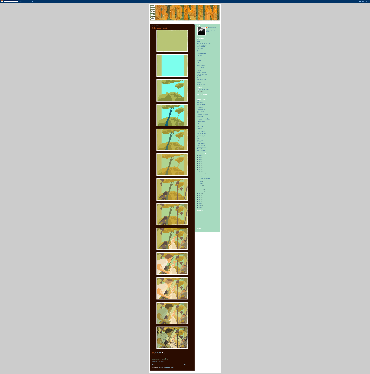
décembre (202, 173)
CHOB (198, 50)
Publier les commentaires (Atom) (166, 367)
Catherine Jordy (201, 109)
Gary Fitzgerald (201, 121)
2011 (200, 199)
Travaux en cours (201, 81)
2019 (200, 163)
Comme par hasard (201, 53)
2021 (200, 159)
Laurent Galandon (201, 130)
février (201, 189)
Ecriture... (199, 60)
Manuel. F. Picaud (201, 133)
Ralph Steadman (201, 141)
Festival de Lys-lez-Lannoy (203, 119)
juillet (201, 176)
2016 (200, 169)
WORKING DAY (201, 84)
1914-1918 (199, 39)
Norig (198, 138)
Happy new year (201, 65)
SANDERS (199, 75)
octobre (202, 175)
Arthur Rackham (201, 104)
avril (201, 185)
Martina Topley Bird (201, 135)
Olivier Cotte (200, 140)
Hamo (198, 123)
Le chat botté (200, 95)
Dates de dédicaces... (202, 57)
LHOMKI (199, 70)
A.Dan (198, 100)
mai (201, 183)
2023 (200, 155)
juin (201, 181)
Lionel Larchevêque (201, 131)
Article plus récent (156, 364)
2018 (200, 165)
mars (201, 187)
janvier (202, 191)
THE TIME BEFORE (202, 79)
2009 (200, 203)
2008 (200, 205)
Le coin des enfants (201, 69)
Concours (199, 55)
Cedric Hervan (200, 111)
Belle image (200, 48)
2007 (200, 207)
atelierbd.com (200, 106)
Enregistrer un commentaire (158, 361)
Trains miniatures (201, 148)
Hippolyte (199, 124)
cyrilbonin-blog (212, 27)
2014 (200, 193)
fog (198, 62)
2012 (200, 197)
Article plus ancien (188, 364)
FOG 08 (199, 64)
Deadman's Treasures (202, 114)
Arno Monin (200, 102)
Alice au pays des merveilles (204, 43)
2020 (200, 161)
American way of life (160, 353)
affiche (198, 41)
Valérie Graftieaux (201, 150)
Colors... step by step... (205, 178)
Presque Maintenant (202, 74)
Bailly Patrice (200, 107)
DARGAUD (200, 112)
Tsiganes (199, 82)
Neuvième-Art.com (201, 136)
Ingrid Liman (200, 126)
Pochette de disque (201, 72)
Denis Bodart (200, 116)
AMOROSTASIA (201, 46)
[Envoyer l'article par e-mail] (162, 352)
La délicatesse (200, 67)
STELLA (199, 77)
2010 (200, 201)
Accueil (172, 364)
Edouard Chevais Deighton (203, 118)
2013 (200, 195)
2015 (200, 171)
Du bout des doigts (201, 58)
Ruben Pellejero (201, 143)
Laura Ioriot (200, 128)
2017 (200, 167)
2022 (200, 157)
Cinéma (199, 51)
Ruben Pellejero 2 (201, 145)
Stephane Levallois (201, 147)
